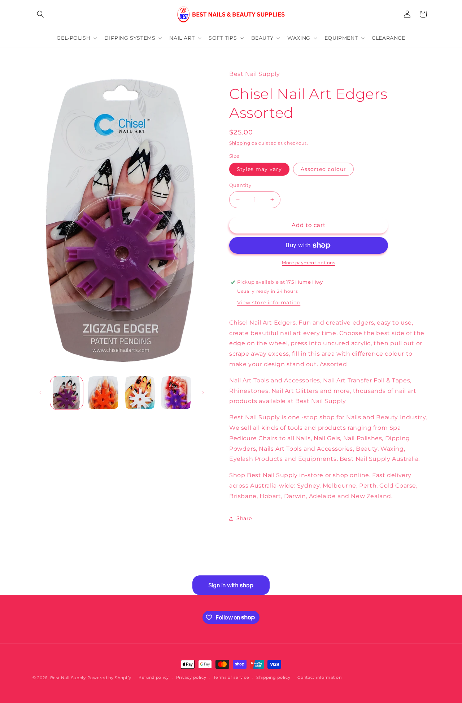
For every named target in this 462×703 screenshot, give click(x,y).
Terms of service (231, 677)
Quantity (240, 185)
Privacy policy (191, 677)
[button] (40, 14)
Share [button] (244, 518)
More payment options (308, 262)
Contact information (319, 677)
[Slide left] (40, 392)
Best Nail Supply (68, 677)
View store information (268, 302)
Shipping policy (273, 677)
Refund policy (154, 677)
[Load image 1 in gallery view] (66, 392)
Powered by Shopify (109, 677)
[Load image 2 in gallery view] (103, 392)
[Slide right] (203, 392)
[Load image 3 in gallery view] (139, 392)
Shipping (239, 143)
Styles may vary (259, 169)
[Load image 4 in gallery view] (176, 392)
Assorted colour (323, 169)
